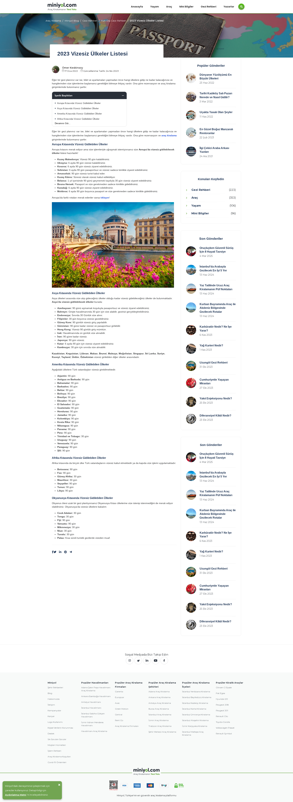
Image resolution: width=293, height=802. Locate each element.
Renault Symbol (224, 733)
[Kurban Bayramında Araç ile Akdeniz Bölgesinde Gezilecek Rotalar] (191, 307)
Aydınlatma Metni (15, 794)
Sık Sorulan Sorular (57, 739)
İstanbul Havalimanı (91, 708)
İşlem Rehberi (54, 751)
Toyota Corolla (223, 722)
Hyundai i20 (222, 699)
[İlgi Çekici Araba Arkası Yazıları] (191, 151)
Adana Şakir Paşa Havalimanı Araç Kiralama (95, 689)
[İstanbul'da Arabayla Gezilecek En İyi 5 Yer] (191, 270)
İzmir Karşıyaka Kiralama (194, 726)
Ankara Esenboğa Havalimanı (96, 696)
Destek (51, 733)
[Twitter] (55, 552)
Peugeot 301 (222, 710)
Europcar (119, 697)
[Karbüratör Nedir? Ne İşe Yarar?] (191, 330)
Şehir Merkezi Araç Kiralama (162, 732)
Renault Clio (222, 716)
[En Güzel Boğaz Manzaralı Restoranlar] (191, 132)
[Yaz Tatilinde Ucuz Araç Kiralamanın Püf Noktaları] (191, 289)
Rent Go (119, 720)
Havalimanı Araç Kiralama (94, 731)
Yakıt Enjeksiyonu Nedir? (216, 398)
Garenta (119, 691)
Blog (50, 693)
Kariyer (51, 716)
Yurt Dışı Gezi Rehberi (113, 20)
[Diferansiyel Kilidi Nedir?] (191, 419)
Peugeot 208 (222, 704)
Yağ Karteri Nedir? (211, 345)
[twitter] (138, 660)
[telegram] (71, 552)
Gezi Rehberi (208, 6)
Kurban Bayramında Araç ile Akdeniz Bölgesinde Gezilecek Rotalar (218, 308)
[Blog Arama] (241, 7)
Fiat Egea (220, 693)
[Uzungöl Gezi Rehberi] (191, 366)
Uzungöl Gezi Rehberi (214, 362)
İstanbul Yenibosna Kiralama (196, 691)
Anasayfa (137, 6)
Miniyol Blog (72, 20)
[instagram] (129, 660)
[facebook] (164, 660)
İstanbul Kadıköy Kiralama (195, 703)
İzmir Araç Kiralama (159, 720)
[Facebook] (53, 552)
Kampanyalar (54, 710)
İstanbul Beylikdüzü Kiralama (196, 697)
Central (118, 714)
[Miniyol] (62, 6)
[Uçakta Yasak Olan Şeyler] (191, 115)
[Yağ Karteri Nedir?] (191, 349)
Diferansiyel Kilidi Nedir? (215, 415)
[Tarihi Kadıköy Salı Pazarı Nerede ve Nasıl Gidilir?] (191, 97)
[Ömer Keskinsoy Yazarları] (55, 69)
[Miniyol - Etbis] (113, 785)
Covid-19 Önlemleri (57, 762)
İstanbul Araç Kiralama (160, 714)
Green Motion (121, 709)
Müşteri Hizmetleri (57, 745)
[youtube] (155, 660)
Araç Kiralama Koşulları (59, 756)
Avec (117, 703)
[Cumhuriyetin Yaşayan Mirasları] (191, 383)
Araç (169, 6)
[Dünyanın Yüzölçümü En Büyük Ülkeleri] (191, 78)
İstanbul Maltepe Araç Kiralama (193, 733)
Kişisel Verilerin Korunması (60, 727)
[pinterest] (65, 552)
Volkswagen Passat (225, 727)
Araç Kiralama (53, 20)
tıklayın (105, 197)
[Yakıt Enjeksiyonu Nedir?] (191, 402)
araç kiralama (169, 135)
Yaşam (154, 6)
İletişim (51, 704)
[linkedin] (60, 552)
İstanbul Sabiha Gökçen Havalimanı (93, 715)
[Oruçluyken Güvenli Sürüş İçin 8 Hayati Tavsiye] (191, 251)
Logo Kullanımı (55, 722)
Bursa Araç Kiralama (159, 709)
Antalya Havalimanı (91, 702)
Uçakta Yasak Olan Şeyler (216, 112)
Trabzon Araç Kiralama (160, 726)
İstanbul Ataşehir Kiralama (195, 720)
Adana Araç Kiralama (159, 691)
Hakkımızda (54, 699)
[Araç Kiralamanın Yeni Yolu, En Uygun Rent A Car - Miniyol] (146, 771)
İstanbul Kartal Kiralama (194, 709)
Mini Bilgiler (186, 6)
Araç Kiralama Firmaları (127, 726)
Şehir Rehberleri (55, 687)
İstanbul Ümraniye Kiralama (196, 714)
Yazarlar (229, 6)
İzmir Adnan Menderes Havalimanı (92, 724)
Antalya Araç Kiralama (160, 703)
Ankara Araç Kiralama (159, 697)
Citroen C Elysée (224, 687)
